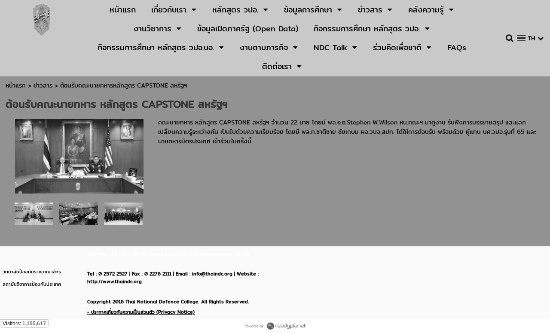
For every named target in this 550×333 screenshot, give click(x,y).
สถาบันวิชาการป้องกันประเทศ (32, 284)
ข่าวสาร (44, 85)
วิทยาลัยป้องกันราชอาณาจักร (32, 271)
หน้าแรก (16, 85)
